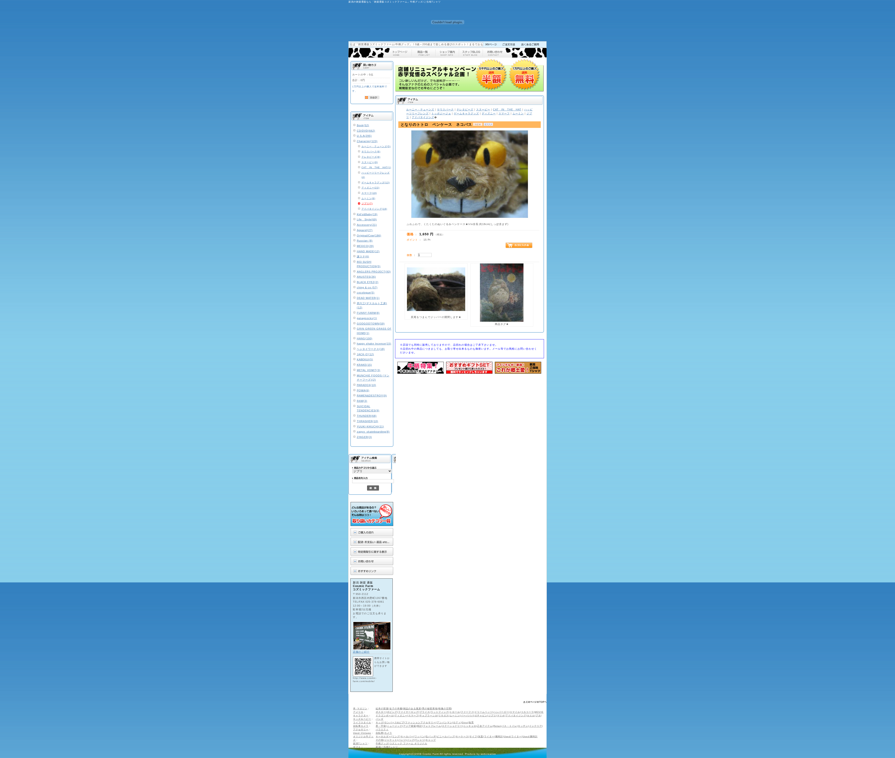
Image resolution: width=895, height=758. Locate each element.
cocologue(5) (366, 292)
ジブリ (492, 715)
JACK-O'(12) (365, 354)
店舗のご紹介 (361, 651)
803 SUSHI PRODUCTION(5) (369, 264)
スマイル (515, 712)
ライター (489, 736)
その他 (379, 740)
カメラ (388, 733)
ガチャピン (481, 715)
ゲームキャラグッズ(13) (375, 182)
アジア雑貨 (409, 726)
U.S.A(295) (364, 135)
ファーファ (467, 712)
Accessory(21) (367, 224)
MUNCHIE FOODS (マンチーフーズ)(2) (373, 377)
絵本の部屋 (382, 708)
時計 (419, 726)
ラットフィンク (440, 712)
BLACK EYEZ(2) (368, 282)
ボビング (392, 712)
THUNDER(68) (367, 415)
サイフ (473, 736)
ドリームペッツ (483, 712)
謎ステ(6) (363, 256)
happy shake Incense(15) (374, 343)
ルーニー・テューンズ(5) (376, 146)
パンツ (402, 740)
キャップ (431, 740)
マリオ (501, 715)
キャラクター (360, 715)
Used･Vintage (362, 733)
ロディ (457, 722)
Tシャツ (420, 740)
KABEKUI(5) (365, 359)
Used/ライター (513, 736)
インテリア (535, 726)
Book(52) (363, 125)
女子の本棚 (395, 708)
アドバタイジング (516, 715)
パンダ (379, 719)
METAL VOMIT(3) (368, 370)
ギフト (357, 747)
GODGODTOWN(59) (371, 323)
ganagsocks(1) (367, 318)
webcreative (488, 754)
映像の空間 (444, 708)
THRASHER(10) (367, 421)
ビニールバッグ (446, 736)
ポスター (381, 712)
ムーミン (455, 715)
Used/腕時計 (530, 736)
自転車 (379, 733)
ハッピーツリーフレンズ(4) (375, 174)
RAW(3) (362, 400)
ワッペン (419, 736)
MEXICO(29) (365, 246)
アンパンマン (444, 722)
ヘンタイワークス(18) (371, 349)
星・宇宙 (381, 726)
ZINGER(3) (364, 437)
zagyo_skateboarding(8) (373, 431)
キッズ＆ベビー (362, 719)
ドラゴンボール (385, 715)
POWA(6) (363, 390)
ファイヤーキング (408, 712)
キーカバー (407, 736)
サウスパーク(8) (370, 151)
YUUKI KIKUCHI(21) (370, 426)
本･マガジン (360, 708)
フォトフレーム (432, 726)
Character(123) (367, 141)
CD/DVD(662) (366, 130)
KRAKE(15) (364, 364)
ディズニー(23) (370, 187)
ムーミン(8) (368, 198)
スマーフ (413, 715)
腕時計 (499, 736)
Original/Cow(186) (369, 235)
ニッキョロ (469, 726)
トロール (455, 712)
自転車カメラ (360, 726)
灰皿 (480, 736)
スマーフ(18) (369, 193)
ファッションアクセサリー (420, 722)
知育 (471, 722)
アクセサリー (360, 729)
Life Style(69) (367, 219)
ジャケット (390, 740)
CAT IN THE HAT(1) (376, 167)
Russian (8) (365, 240)
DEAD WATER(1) (368, 298)
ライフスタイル (362, 722)
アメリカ (358, 712)
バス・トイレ (509, 726)
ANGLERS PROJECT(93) (374, 271)
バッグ (410, 740)
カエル (531, 715)
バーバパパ (467, 715)
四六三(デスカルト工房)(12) (372, 305)
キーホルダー (383, 736)
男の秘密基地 (429, 708)
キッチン (523, 726)
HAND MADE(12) (368, 251)
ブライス (425, 712)
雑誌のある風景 (412, 708)
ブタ (538, 715)
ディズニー (401, 715)
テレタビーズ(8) (370, 157)
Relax (497, 726)
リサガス (443, 715)
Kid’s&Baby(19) (367, 214)
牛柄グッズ (382, 743)
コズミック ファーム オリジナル (408, 743)
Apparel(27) (365, 230)
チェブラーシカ (428, 715)
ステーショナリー (452, 726)
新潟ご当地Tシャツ (387, 747)
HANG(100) (364, 338)
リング (396, 736)
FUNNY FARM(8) (368, 312)
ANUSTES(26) (366, 276)
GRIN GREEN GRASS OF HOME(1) (374, 331)
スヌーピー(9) (369, 162)
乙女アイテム (484, 726)
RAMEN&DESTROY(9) (372, 395)
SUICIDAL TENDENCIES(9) (368, 408)
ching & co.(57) (367, 287)
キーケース (462, 736)
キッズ (379, 722)
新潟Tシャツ (360, 743)
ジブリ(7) (367, 203)
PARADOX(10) (366, 385)
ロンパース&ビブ (394, 722)
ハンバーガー (501, 712)
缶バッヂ (431, 736)
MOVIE (539, 712)
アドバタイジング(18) (374, 209)
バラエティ (382, 729)
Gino (465, 722)
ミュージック (394, 726)
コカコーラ (527, 712)
